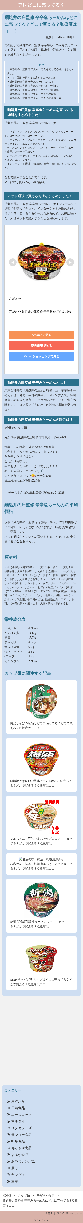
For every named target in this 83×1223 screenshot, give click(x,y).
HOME (7, 1195)
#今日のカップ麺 (15, 427)
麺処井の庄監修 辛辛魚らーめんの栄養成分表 (35, 98)
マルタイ (18, 1121)
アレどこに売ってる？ (41, 5)
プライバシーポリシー (69, 1213)
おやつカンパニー (25, 1161)
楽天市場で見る (41, 345)
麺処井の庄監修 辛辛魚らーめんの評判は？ (34, 85)
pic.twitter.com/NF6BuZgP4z (22, 480)
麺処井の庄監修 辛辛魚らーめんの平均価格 (34, 90)
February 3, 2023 (53, 492)
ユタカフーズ (21, 1127)
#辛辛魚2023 (43, 475)
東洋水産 (18, 1101)
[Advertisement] (41, 1041)
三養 (14, 1181)
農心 (14, 1167)
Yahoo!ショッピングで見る (41, 356)
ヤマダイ (18, 1174)
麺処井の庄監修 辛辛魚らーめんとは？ (32, 81)
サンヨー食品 (21, 1134)
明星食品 (18, 1141)
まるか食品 (19, 1154)
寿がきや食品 (21, 1147)
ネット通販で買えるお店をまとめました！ (34, 77)
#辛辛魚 (49, 447)
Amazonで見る (41, 335)
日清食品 (18, 1107)
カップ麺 (24, 1195)
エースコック (21, 1114)
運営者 (49, 1213)
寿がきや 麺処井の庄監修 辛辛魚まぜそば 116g (40, 311)
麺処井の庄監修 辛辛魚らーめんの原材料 (33, 94)
